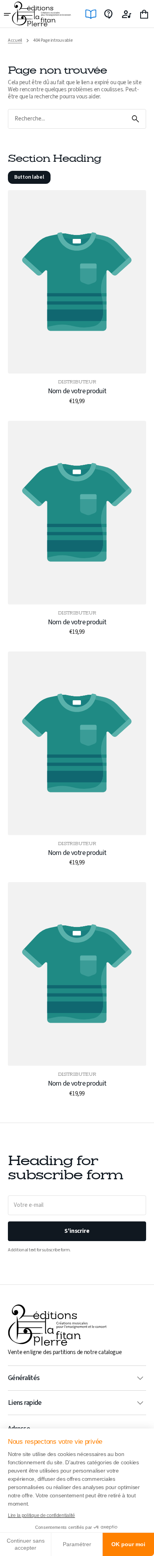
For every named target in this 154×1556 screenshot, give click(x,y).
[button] (8, 14)
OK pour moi (128, 1544)
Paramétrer (77, 1544)
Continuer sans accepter (26, 1544)
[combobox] (66, 119)
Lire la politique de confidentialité (41, 1515)
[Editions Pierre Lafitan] (41, 14)
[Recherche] (135, 119)
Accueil (15, 40)
